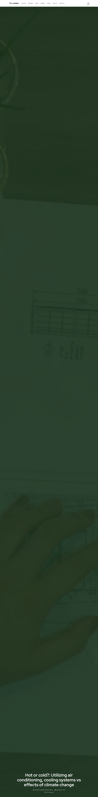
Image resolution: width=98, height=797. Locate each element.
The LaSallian (14, 3)
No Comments (50, 792)
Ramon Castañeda (40, 790)
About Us (55, 3)
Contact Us (61, 3)
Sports (36, 3)
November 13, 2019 (60, 790)
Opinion (48, 3)
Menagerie (30, 3)
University (23, 3)
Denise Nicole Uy (49, 790)
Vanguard (42, 3)
